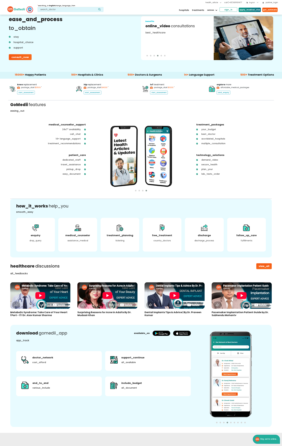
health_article (211, 2)
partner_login (271, 2)
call (233, 2)
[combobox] (253, 2)
